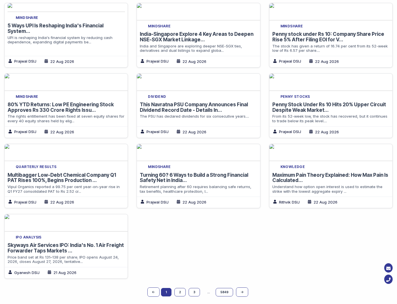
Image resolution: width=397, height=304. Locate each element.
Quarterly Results (36, 167)
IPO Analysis (29, 237)
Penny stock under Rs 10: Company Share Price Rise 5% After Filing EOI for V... (328, 37)
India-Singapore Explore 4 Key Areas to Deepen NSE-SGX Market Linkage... (196, 37)
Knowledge (292, 167)
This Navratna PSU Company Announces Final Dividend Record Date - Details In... (194, 107)
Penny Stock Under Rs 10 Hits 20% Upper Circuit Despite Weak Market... (329, 107)
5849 (224, 292)
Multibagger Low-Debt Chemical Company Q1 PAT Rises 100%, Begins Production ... (62, 177)
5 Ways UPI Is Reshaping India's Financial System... (55, 28)
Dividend (157, 96)
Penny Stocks (295, 96)
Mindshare (27, 17)
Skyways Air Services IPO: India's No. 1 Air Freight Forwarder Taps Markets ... (66, 248)
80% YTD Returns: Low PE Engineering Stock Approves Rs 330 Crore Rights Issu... (61, 107)
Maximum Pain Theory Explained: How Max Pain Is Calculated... (330, 177)
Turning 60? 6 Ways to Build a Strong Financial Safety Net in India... (194, 177)
